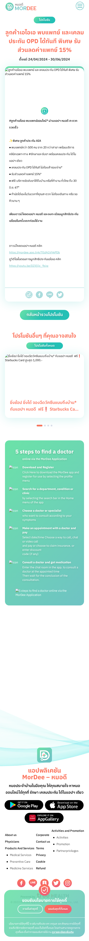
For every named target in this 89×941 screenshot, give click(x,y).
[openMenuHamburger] (80, 6)
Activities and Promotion (68, 830)
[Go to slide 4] (51, 425)
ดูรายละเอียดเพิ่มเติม (63, 932)
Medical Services (20, 855)
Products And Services (19, 848)
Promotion (63, 844)
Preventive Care (20, 861)
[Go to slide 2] (45, 425)
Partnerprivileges (67, 850)
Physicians (12, 841)
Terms (40, 848)
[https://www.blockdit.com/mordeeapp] (44, 883)
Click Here (29, 472)
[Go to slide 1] (39, 425)
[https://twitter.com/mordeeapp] (56, 883)
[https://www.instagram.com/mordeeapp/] (68, 883)
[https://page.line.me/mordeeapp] (33, 883)
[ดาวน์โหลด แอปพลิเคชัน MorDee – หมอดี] (24, 805)
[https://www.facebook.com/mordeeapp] (21, 883)
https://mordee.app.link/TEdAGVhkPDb (34, 252)
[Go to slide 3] (48, 425)
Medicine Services (21, 868)
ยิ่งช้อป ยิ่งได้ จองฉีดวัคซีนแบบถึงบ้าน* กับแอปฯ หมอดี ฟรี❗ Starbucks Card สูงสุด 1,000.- (44, 409)
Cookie (40, 861)
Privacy (41, 855)
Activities (62, 837)
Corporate (42, 835)
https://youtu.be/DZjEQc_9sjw (28, 265)
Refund (41, 868)
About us (11, 835)
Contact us (43, 841)
